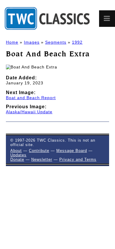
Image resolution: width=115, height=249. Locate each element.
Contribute (39, 150)
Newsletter (41, 159)
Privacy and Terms (77, 159)
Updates (18, 155)
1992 (77, 42)
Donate (17, 159)
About (16, 150)
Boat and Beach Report (31, 97)
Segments (55, 42)
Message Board (71, 150)
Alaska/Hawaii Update (29, 111)
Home (12, 42)
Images (32, 42)
